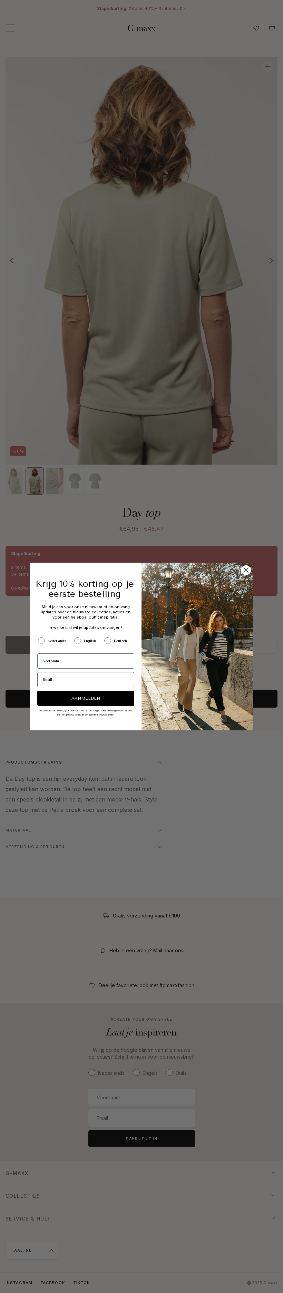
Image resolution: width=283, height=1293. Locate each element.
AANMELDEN (85, 698)
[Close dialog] (246, 570)
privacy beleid (73, 714)
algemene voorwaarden (100, 714)
